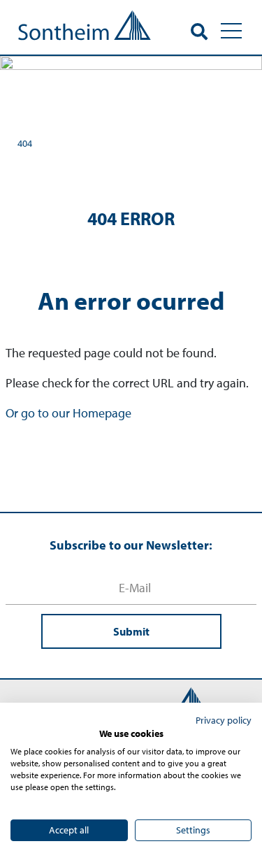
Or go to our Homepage (68, 413)
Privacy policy (224, 720)
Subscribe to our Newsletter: (131, 545)
